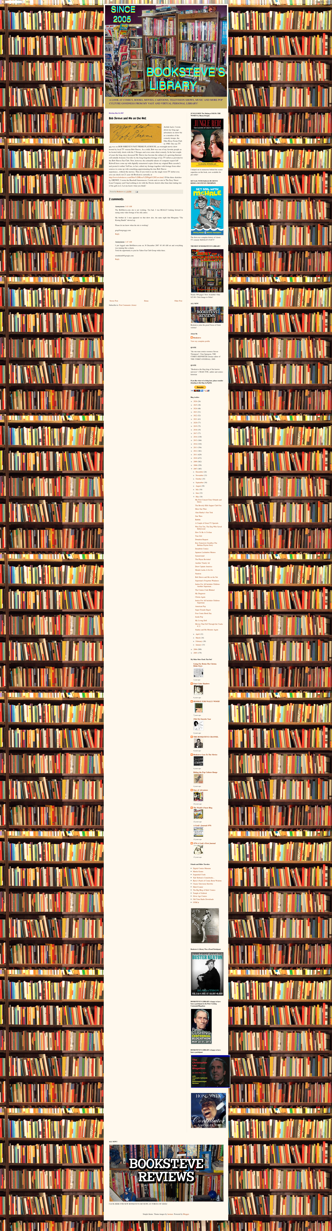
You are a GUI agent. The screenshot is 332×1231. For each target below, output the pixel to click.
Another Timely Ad (202, 563)
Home (146, 301)
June (197, 493)
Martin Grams (198, 871)
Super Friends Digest (203, 610)
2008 (195, 465)
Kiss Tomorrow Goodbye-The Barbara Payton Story (206, 544)
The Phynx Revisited (202, 559)
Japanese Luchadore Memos (205, 552)
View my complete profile (200, 341)
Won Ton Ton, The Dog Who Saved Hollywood (208, 527)
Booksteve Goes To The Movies (205, 754)
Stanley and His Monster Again (206, 629)
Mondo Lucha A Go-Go (204, 570)
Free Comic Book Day (203, 613)
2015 (195, 440)
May (197, 496)
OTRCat (196, 902)
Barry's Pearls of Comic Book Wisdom (207, 880)
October (199, 479)
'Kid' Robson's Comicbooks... (204, 877)
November (200, 475)
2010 (195, 458)
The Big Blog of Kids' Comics (204, 890)
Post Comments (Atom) (127, 305)
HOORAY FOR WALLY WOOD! (206, 701)
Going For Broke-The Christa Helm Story (204, 664)
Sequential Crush (199, 874)
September (200, 482)
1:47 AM (128, 242)
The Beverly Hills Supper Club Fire (208, 505)
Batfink (197, 519)
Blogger (186, 1214)
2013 (195, 447)
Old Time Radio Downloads (203, 899)
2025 (195, 405)
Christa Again (200, 597)
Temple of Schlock (200, 893)
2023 (195, 412)
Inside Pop (199, 617)
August (198, 486)
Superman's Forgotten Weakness (207, 580)
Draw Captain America (203, 566)
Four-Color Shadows (201, 683)
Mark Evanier (198, 887)
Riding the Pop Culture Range (205, 772)
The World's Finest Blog (202, 807)
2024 (195, 408)
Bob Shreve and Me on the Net (206, 577)
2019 (195, 426)
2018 (195, 429)
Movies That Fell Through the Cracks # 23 (209, 625)
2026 (195, 401)
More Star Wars (201, 509)
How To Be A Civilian (203, 532)
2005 (195, 653)
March (198, 637)
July (197, 489)
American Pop (200, 606)
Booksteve (197, 337)
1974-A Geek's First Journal (204, 843)
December (200, 472)
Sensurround (199, 556)
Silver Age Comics (200, 896)
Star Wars (198, 516)
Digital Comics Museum (202, 868)
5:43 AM (128, 206)
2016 (195, 436)
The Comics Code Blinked (205, 590)
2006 (195, 649)
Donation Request (201, 539)
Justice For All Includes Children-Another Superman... (207, 585)
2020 (195, 422)
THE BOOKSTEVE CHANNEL (205, 736)
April (198, 634)
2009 (195, 461)
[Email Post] (136, 191)
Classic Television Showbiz (203, 884)
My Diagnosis (200, 593)
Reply (117, 234)
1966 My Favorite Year (202, 719)
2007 (195, 468)
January (199, 644)
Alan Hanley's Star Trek (204, 512)
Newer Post (114, 301)
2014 (195, 444)
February (199, 641)
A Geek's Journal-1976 (202, 825)
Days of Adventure (200, 790)
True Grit (198, 536)
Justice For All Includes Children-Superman (207, 601)
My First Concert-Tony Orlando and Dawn (208, 500)
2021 (195, 419)
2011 (195, 454)
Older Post (178, 301)
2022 (195, 415)
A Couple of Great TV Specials (206, 523)
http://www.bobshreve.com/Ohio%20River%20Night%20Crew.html (136, 177)
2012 (195, 451)
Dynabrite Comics (201, 548)
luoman (170, 1214)
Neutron (198, 573)
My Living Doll (201, 620)
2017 (195, 433)
